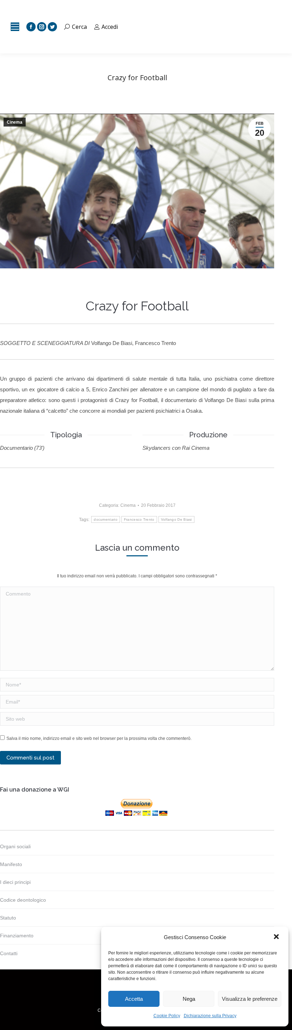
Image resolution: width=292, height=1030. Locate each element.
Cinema (14, 122)
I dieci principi (15, 882)
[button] (277, 937)
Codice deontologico (23, 900)
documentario (106, 519)
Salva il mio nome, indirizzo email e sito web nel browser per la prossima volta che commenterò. (99, 738)
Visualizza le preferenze (249, 999)
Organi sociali (15, 846)
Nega (189, 999)
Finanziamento (16, 935)
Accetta (134, 999)
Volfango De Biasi (176, 519)
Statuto (8, 918)
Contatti (8, 953)
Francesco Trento (139, 519)
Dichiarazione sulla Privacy (210, 1015)
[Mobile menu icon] (15, 26)
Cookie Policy (166, 1015)
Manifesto (11, 864)
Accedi (109, 26)
